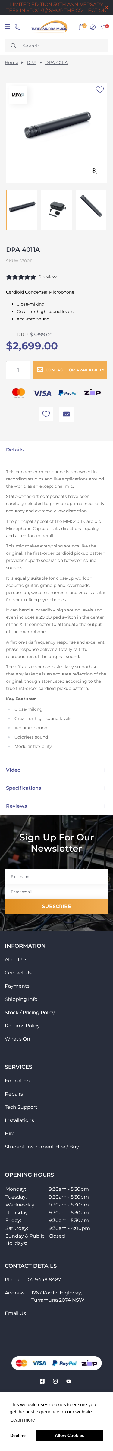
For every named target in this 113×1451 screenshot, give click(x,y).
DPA (31, 62)
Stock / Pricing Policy (30, 1012)
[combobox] (56, 45)
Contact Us (18, 973)
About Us (16, 959)
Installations (19, 1120)
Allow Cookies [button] (69, 1435)
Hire (10, 1133)
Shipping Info (21, 999)
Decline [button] (18, 1435)
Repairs (14, 1094)
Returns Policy (22, 1026)
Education (17, 1081)
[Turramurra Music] (49, 27)
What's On (17, 1039)
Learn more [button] (23, 1419)
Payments (17, 986)
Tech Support (21, 1107)
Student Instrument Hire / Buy (42, 1147)
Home (11, 62)
